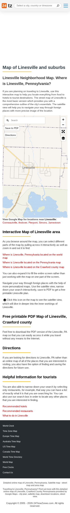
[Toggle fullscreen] (63, 131)
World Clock (8, 426)
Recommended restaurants (18, 410)
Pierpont (33, 222)
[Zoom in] (63, 119)
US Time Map (9, 446)
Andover (22, 222)
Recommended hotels (15, 406)
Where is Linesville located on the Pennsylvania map (32, 262)
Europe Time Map (11, 436)
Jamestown (54, 222)
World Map (8, 462)
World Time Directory (12, 457)
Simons (43, 222)
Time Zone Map (10, 431)
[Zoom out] (63, 124)
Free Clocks (8, 467)
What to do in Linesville (15, 415)
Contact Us (8, 472)
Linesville (50, 219)
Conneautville (10, 222)
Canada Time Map (11, 452)
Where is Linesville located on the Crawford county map (33, 267)
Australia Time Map (12, 441)
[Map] (35, 166)
